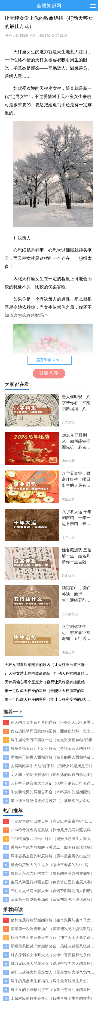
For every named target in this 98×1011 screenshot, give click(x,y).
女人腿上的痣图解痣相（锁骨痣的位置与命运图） (52, 775)
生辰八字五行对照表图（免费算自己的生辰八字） (52, 882)
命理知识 (21, 35)
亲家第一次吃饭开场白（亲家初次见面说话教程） (52, 900)
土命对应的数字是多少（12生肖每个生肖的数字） (52, 998)
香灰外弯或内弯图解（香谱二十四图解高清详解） (52, 847)
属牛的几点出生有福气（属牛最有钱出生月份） (51, 981)
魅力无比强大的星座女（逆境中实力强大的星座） (52, 964)
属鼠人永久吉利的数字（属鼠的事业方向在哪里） (52, 873)
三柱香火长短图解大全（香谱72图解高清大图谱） (52, 891)
